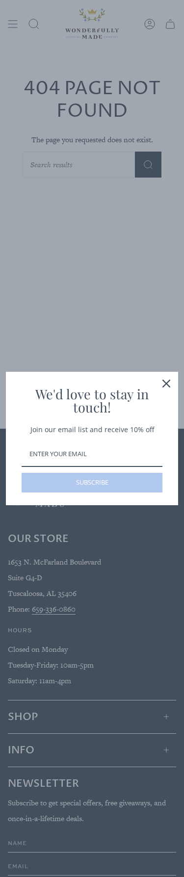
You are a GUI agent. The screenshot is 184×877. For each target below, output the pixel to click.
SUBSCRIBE (92, 482)
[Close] (166, 383)
